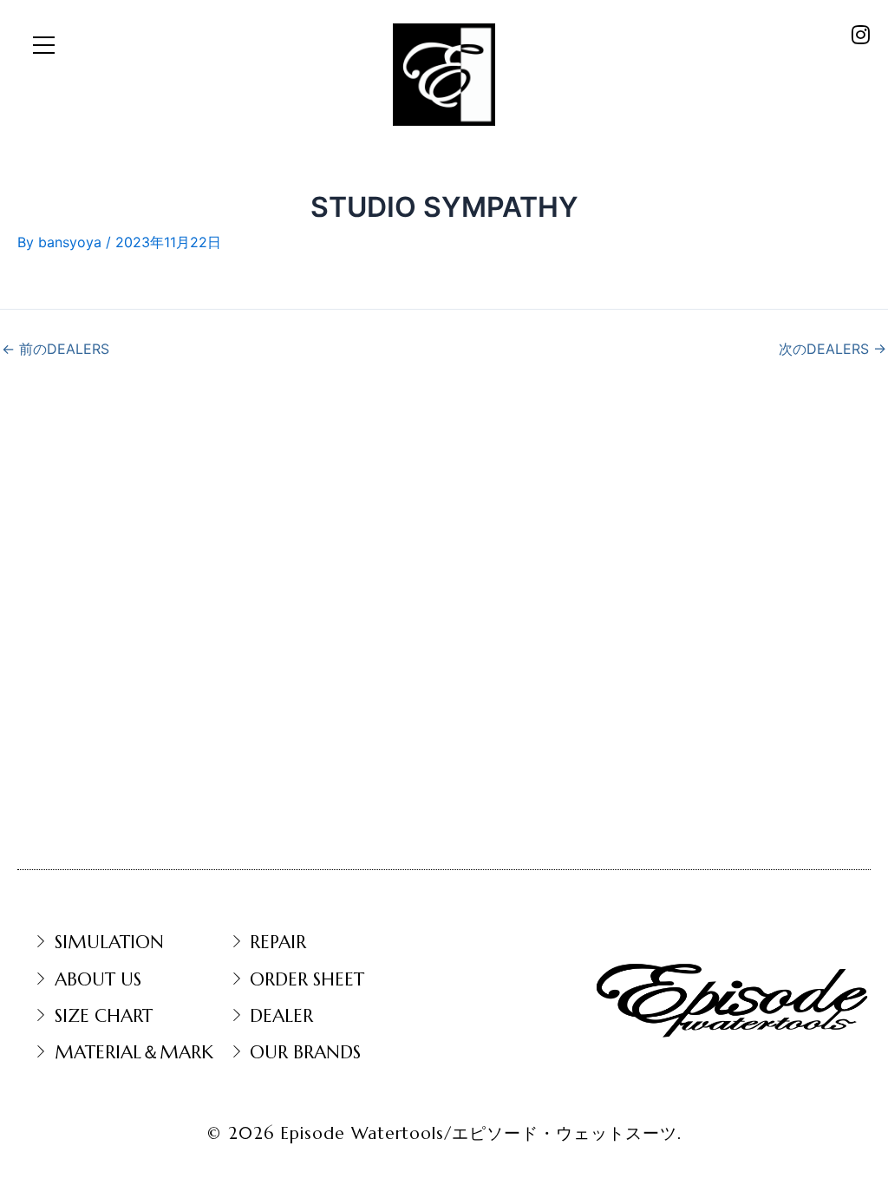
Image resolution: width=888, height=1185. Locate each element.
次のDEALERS (832, 349)
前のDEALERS (55, 349)
